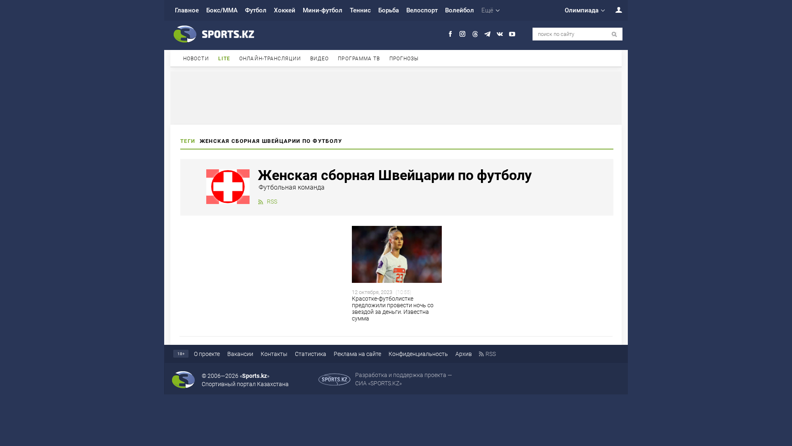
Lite (224, 59)
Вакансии (240, 354)
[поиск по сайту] (614, 34)
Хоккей (284, 10)
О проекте (207, 354)
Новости (196, 59)
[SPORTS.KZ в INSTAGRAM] (463, 34)
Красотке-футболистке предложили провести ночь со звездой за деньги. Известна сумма (393, 308)
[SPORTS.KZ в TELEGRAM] (487, 34)
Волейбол (459, 10)
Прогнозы (404, 59)
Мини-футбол (322, 10)
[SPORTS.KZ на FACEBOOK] (450, 34)
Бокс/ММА (222, 10)
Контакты (274, 354)
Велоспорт (422, 10)
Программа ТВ (359, 59)
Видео (319, 59)
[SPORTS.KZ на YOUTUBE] (512, 34)
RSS (272, 201)
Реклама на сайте (357, 354)
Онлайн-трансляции (270, 59)
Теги (188, 141)
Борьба (388, 10)
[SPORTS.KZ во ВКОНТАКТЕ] (500, 34)
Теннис (360, 10)
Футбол (255, 10)
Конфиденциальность (418, 354)
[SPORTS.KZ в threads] (475, 34)
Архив (463, 354)
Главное (187, 10)
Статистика (310, 354)
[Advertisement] (396, 97)
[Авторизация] (614, 9)
